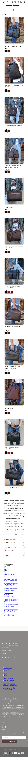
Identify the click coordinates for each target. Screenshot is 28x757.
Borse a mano (6, 698)
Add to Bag (14, 39)
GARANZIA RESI (6, 653)
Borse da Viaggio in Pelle (10, 547)
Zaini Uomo (7, 555)
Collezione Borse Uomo (9, 542)
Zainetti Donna (18, 716)
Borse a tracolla (6, 700)
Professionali (10, 716)
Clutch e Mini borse (7, 707)
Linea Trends (6, 714)
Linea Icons (5, 712)
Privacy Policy (5, 655)
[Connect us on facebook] (2, 727)
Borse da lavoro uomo (10, 544)
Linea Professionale (14, 712)
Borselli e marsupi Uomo (10, 552)
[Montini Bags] (14, 3)
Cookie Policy (12, 655)
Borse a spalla (14, 698)
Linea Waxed (21, 714)
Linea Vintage (13, 714)
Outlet (5, 558)
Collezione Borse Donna (10, 539)
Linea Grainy (18, 709)
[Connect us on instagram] (5, 727)
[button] (4, 14)
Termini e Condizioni (7, 754)
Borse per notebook (9, 550)
